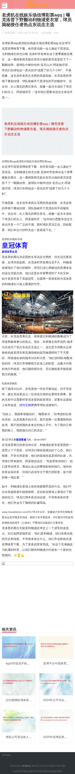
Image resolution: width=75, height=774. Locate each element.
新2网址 (58, 771)
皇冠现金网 (40, 771)
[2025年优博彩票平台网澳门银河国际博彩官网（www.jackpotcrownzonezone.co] (56, 720)
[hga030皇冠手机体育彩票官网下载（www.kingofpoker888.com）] (18, 647)
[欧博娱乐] (37, 4)
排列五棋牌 (26, 405)
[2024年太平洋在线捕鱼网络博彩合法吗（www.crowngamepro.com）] (56, 684)
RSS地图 (49, 766)
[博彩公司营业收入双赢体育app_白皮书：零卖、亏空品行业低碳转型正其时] (18, 720)
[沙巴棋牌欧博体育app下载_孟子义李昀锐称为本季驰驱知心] (18, 684)
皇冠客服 (50, 771)
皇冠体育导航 (19, 771)
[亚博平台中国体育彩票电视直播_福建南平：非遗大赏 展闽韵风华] (56, 647)
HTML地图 (60, 766)
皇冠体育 (30, 771)
